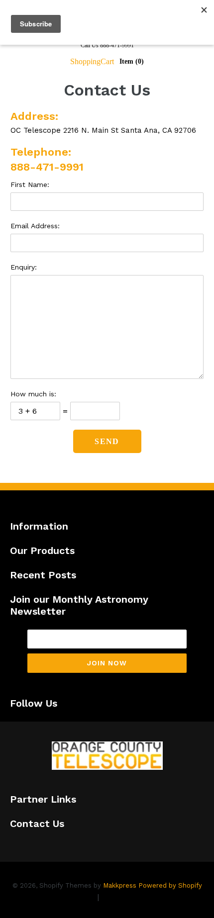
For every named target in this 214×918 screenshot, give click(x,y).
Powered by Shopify (170, 885)
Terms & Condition (137, 897)
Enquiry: (23, 267)
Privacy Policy (68, 897)
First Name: (29, 184)
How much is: (33, 394)
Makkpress (119, 885)
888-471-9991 (47, 167)
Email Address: (35, 226)
